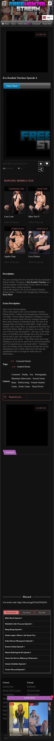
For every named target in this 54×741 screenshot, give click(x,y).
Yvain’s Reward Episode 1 (15, 671)
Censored (16, 377)
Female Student (39, 384)
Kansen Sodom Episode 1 (15, 648)
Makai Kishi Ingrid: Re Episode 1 (17, 654)
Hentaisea (31, 688)
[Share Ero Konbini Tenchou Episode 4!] (40, 169)
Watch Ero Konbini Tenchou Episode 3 (16, 399)
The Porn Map (33, 692)
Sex (32, 377)
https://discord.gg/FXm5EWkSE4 (34, 604)
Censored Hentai (24, 363)
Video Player (12, 86)
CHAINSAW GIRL (17, 189)
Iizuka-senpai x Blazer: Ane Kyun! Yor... (20, 637)
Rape (13, 384)
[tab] (12, 85)
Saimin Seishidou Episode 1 (15, 665)
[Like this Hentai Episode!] (47, 163)
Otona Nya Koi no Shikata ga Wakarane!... (21, 660)
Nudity (26, 377)
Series (14, 23)
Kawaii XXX (47, 23)
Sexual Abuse (40, 380)
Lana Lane (9, 216)
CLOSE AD (41, 34)
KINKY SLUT (42, 228)
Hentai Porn (8, 688)
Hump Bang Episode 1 (13, 631)
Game (14, 388)
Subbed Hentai (24, 369)
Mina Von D (33, 216)
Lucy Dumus (34, 256)
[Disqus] (27, 491)
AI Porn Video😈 (24, 23)
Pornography (42, 377)
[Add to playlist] (40, 163)
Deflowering (24, 384)
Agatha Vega (10, 256)
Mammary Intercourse (21, 380)
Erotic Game (24, 388)
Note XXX (42, 189)
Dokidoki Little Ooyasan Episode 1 (18, 625)
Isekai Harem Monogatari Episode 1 (18, 643)
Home (7, 23)
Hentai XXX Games (12, 692)
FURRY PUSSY (18, 228)
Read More (19, 294)
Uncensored (36, 23)
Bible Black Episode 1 (13, 620)
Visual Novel (38, 388)
